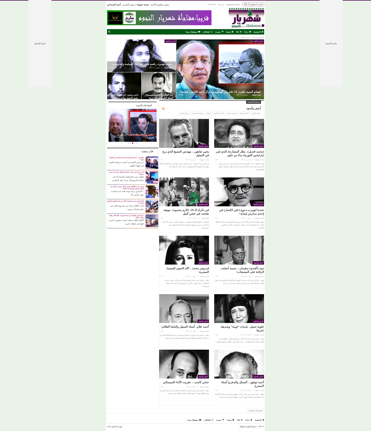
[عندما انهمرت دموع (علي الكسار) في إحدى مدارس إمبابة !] (239, 191)
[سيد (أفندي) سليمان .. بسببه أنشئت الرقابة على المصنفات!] (239, 250)
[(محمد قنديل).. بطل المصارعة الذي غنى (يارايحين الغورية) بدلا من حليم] (239, 133)
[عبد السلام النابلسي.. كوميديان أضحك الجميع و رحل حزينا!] (158, 85)
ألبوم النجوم (256, 113)
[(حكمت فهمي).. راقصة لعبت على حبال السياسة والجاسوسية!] (141, 55)
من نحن (221, 4)
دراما (246, 32)
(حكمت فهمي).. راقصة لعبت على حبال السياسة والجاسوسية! (142, 64)
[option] (132, 125)
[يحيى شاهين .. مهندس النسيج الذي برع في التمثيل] (184, 133)
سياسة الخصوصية (233, 4)
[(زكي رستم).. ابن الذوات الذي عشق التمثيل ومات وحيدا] (124, 85)
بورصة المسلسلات (197, 113)
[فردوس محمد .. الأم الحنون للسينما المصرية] (184, 250)
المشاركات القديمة (256, 411)
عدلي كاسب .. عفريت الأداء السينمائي (186, 382)
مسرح (218, 32)
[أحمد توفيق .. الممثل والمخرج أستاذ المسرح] (239, 364)
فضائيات (206, 32)
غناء (237, 32)
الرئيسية (257, 32)
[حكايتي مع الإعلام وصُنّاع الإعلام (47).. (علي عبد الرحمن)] (132, 125)
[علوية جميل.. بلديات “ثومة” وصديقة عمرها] (239, 308)
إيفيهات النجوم (232, 113)
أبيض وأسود (258, 41)
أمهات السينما (244, 113)
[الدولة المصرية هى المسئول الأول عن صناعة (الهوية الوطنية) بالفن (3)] (152, 206)
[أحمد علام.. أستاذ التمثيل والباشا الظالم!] (184, 308)
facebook (212, 4)
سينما (228, 32)
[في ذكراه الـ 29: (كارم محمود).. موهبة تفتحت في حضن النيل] (184, 191)
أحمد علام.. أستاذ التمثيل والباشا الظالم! (185, 326)
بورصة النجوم (184, 113)
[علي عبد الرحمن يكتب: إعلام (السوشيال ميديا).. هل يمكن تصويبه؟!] (152, 177)
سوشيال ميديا (191, 32)
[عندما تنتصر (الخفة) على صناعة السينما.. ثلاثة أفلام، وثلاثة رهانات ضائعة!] (152, 220)
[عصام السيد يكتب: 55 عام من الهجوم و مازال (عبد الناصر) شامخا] (220, 69)
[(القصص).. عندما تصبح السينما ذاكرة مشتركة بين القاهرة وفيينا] (152, 162)
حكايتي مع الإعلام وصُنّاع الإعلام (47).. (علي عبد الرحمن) (135, 136)
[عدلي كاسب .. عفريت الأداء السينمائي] (184, 364)
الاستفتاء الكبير (219, 113)
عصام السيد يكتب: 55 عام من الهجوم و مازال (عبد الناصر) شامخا (220, 92)
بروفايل (208, 113)
